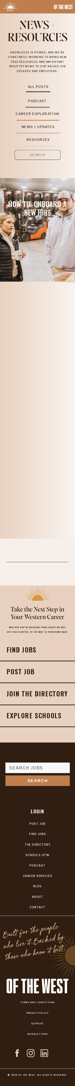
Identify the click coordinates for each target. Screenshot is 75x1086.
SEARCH (37, 780)
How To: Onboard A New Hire (37, 208)
